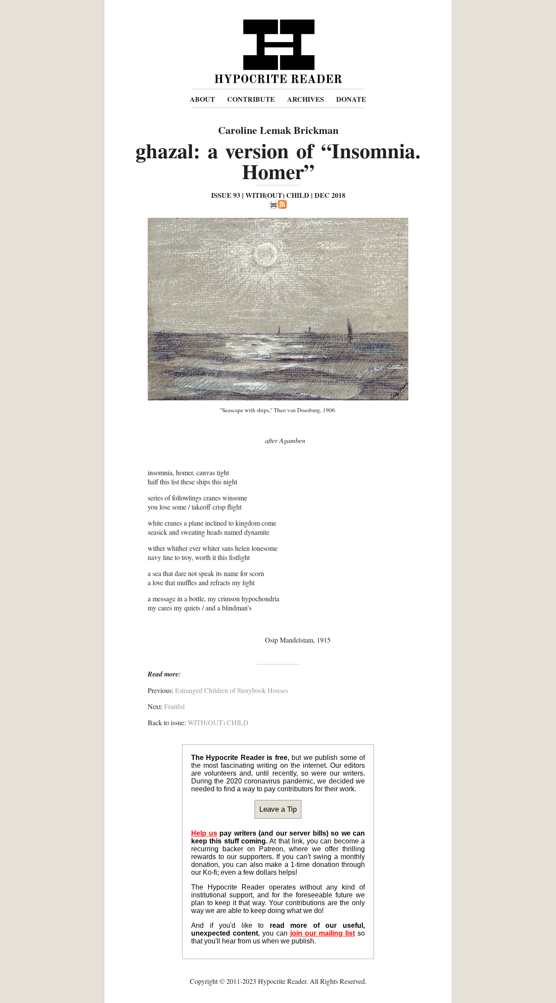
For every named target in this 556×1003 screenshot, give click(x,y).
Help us (204, 833)
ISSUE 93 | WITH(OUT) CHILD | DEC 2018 (278, 195)
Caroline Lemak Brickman (278, 129)
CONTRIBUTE (251, 99)
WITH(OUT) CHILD (218, 722)
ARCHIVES (305, 99)
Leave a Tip (278, 809)
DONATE (351, 99)
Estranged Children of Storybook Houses (231, 690)
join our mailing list (322, 933)
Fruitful (174, 706)
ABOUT (202, 99)
